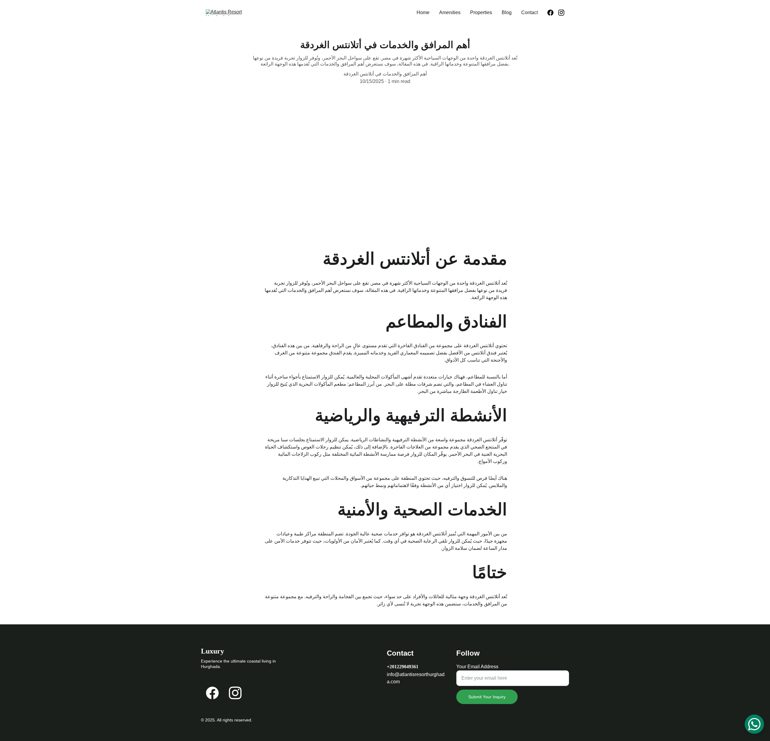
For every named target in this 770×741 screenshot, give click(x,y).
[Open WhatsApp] (754, 724)
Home (423, 12)
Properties (481, 12)
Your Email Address (477, 666)
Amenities (449, 12)
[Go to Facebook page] (552, 13)
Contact (529, 12)
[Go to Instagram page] (561, 13)
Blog (507, 12)
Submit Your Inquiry (487, 696)
